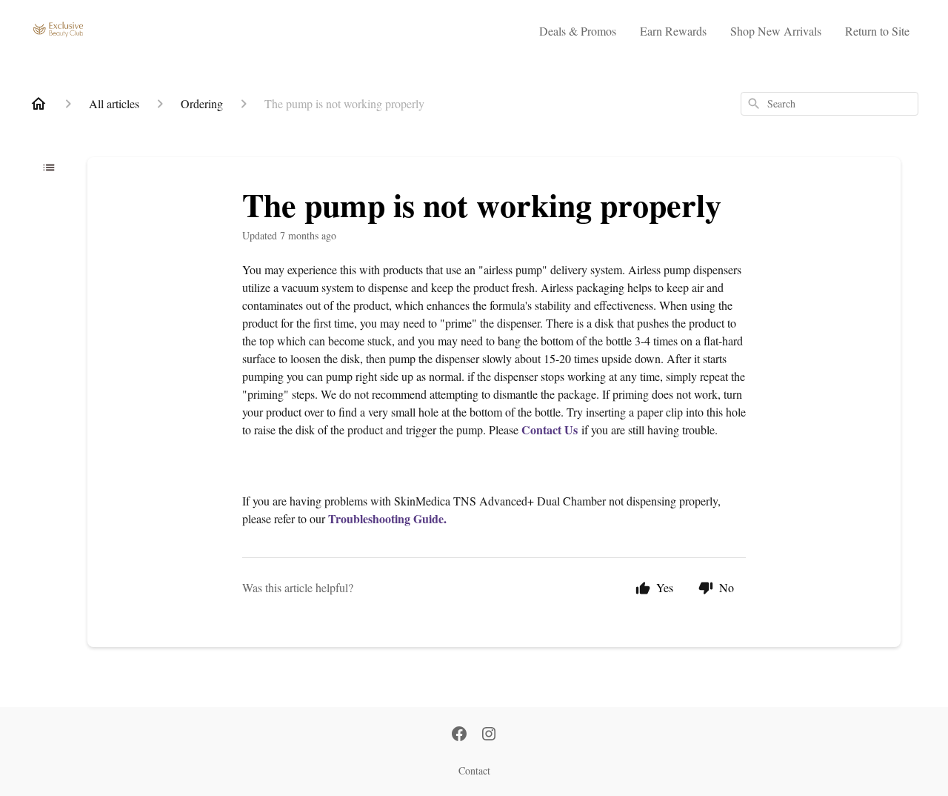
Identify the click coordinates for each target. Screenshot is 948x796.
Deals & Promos (577, 31)
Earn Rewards (673, 31)
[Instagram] (489, 735)
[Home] (38, 104)
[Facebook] (459, 735)
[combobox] (829, 104)
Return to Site (877, 31)
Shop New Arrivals (775, 31)
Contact (474, 770)
